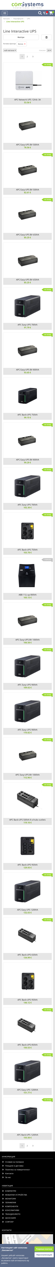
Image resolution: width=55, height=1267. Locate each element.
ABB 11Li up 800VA (27, 594)
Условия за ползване (14, 1162)
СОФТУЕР (8, 1222)
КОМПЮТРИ (10, 1191)
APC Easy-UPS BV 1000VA (27, 639)
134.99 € (28, 957)
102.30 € (28, 507)
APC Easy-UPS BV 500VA (27, 144)
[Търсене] (39, 13)
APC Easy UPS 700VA (27, 324)
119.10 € (28, 822)
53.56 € (27, 102)
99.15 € (27, 417)
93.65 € (27, 372)
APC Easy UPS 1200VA (27, 909)
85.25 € (27, 237)
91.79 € (27, 327)
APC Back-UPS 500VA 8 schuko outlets (27, 819)
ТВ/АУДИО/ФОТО (12, 1214)
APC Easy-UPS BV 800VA (27, 369)
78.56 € (27, 147)
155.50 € (28, 1137)
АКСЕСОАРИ (10, 1218)
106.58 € (28, 642)
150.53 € (28, 1047)
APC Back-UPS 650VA (27, 954)
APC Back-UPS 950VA (27, 864)
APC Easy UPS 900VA (27, 684)
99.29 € (27, 462)
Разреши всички (44, 1249)
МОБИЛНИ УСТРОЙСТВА (15, 1195)
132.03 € (28, 912)
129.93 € (28, 867)
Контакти (8, 1173)
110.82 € (28, 732)
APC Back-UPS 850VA (27, 1044)
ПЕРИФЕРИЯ (10, 1202)
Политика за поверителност (17, 1169)
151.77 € (28, 1092)
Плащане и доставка (13, 1166)
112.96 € (28, 777)
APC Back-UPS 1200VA (27, 1134)
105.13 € (28, 597)
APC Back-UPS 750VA (27, 414)
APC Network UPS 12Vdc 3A (27, 99)
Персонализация (44, 1254)
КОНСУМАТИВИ (11, 1210)
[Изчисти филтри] (46, 37)
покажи (42, 50)
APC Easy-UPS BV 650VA (27, 234)
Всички (21, 44)
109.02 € (28, 687)
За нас (7, 1177)
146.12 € (28, 1002)
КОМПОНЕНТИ (11, 1206)
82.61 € (27, 192)
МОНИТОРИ (10, 1198)
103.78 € (28, 552)
